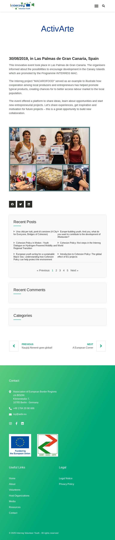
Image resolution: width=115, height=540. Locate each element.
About (12, 484)
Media (12, 501)
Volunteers (14, 490)
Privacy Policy (66, 484)
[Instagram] (10, 423)
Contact (13, 513)
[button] (96, 6)
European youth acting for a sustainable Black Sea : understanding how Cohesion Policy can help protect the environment (34, 257)
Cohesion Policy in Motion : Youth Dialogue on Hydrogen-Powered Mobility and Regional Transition (35, 245)
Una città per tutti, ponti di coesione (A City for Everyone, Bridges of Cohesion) (35, 232)
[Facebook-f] (16, 423)
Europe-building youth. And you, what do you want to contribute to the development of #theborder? (79, 234)
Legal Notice (65, 478)
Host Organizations (19, 495)
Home (12, 478)
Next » (74, 270)
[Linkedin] (22, 423)
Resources (15, 507)
